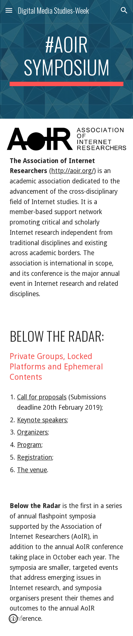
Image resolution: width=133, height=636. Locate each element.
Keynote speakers (42, 420)
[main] (66, 59)
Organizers (32, 432)
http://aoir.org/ (72, 171)
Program (29, 445)
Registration (34, 457)
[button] (9, 10)
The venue (32, 470)
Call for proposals (41, 397)
